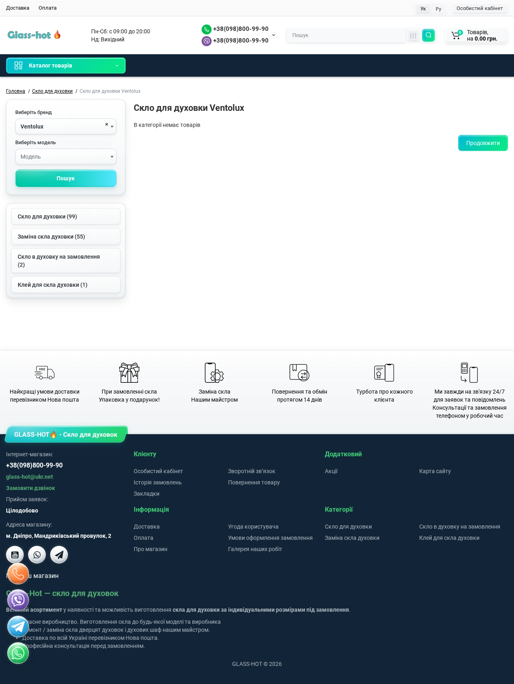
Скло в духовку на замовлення (459, 526)
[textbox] (66, 157)
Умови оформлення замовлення (270, 538)
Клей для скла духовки (449, 538)
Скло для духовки (348, 526)
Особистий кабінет (480, 8)
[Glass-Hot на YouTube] (15, 555)
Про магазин (150, 549)
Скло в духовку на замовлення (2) (59, 260)
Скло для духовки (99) (47, 216)
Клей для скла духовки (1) (53, 285)
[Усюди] (413, 35)
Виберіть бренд (33, 112)
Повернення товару (254, 482)
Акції (331, 471)
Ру (438, 9)
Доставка (17, 8)
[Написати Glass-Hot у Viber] (37, 555)
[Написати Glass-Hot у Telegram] (59, 555)
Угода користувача (253, 526)
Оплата (48, 8)
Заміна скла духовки (352, 538)
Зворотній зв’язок (251, 471)
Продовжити (483, 143)
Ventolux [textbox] (31, 126)
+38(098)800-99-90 (240, 29)
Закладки (146, 493)
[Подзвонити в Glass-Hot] (18, 573)
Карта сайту (435, 471)
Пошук (66, 178)
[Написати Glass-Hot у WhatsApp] (18, 653)
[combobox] (65, 126)
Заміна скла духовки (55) (51, 236)
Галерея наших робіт (255, 549)
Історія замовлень (158, 482)
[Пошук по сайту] (428, 35)
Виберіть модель (35, 142)
